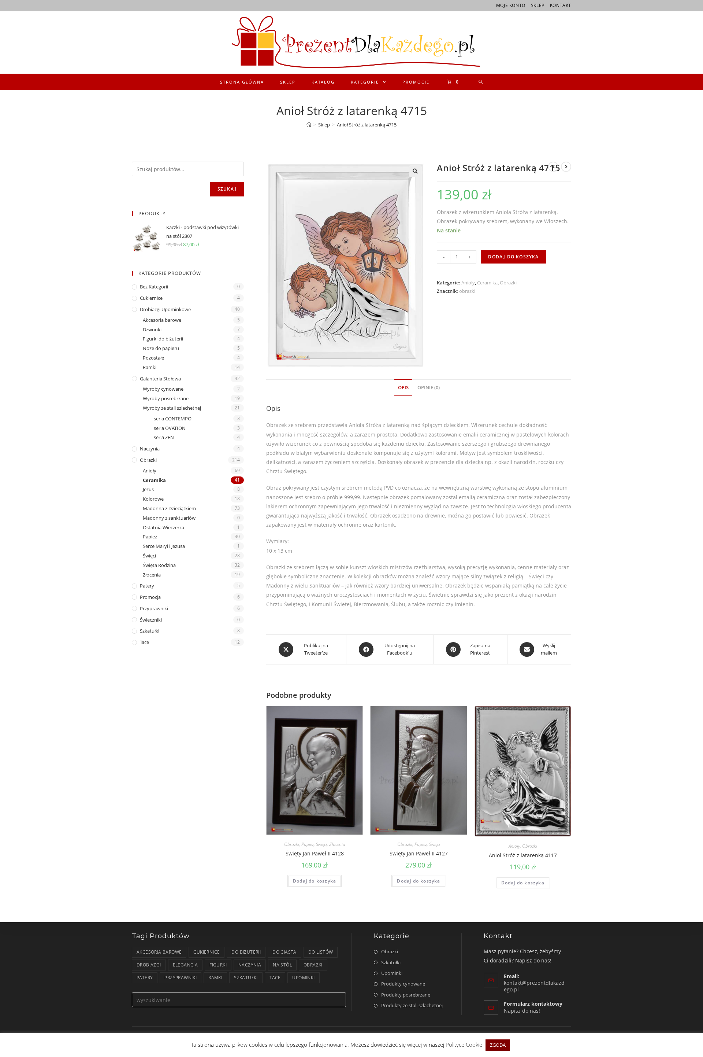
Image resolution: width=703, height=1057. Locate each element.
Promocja (150, 597)
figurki (218, 965)
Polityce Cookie (465, 1044)
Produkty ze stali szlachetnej (412, 1005)
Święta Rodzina (159, 565)
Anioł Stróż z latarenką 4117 (523, 855)
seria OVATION (170, 428)
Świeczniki (151, 619)
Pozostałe (153, 357)
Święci (321, 844)
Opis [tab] (403, 387)
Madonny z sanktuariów (169, 518)
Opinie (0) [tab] (428, 387)
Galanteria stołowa (160, 378)
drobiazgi (149, 965)
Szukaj (227, 189)
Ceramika (487, 282)
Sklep (537, 5)
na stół (282, 965)
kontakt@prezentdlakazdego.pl (534, 986)
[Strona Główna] (308, 124)
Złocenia (337, 844)
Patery (147, 585)
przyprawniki (180, 978)
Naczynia (150, 448)
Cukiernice (151, 298)
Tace (144, 642)
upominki (303, 978)
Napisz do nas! (522, 1010)
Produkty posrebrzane (405, 994)
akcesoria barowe (159, 952)
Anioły (468, 282)
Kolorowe (153, 499)
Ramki (149, 367)
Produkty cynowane (403, 983)
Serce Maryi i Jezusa (164, 546)
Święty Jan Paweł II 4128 (315, 853)
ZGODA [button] (498, 1045)
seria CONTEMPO (172, 418)
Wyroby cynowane (163, 389)
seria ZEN (164, 437)
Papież (307, 844)
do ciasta (284, 952)
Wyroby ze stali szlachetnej (172, 408)
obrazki (467, 291)
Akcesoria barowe (162, 320)
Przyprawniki (154, 608)
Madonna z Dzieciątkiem (169, 508)
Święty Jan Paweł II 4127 (419, 853)
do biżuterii (246, 952)
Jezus (148, 489)
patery (145, 978)
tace (275, 978)
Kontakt (560, 5)
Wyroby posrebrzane (166, 398)
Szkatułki (149, 630)
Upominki (391, 973)
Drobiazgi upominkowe (165, 309)
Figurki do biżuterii (163, 338)
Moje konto (510, 5)
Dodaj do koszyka (513, 257)
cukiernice (206, 952)
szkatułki (246, 978)
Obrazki (508, 282)
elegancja (185, 965)
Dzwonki (152, 329)
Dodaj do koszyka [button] (314, 881)
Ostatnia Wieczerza (163, 527)
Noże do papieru (161, 348)
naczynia (249, 965)
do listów (320, 952)
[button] (415, 171)
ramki (215, 978)
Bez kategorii (154, 286)
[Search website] (480, 82)
